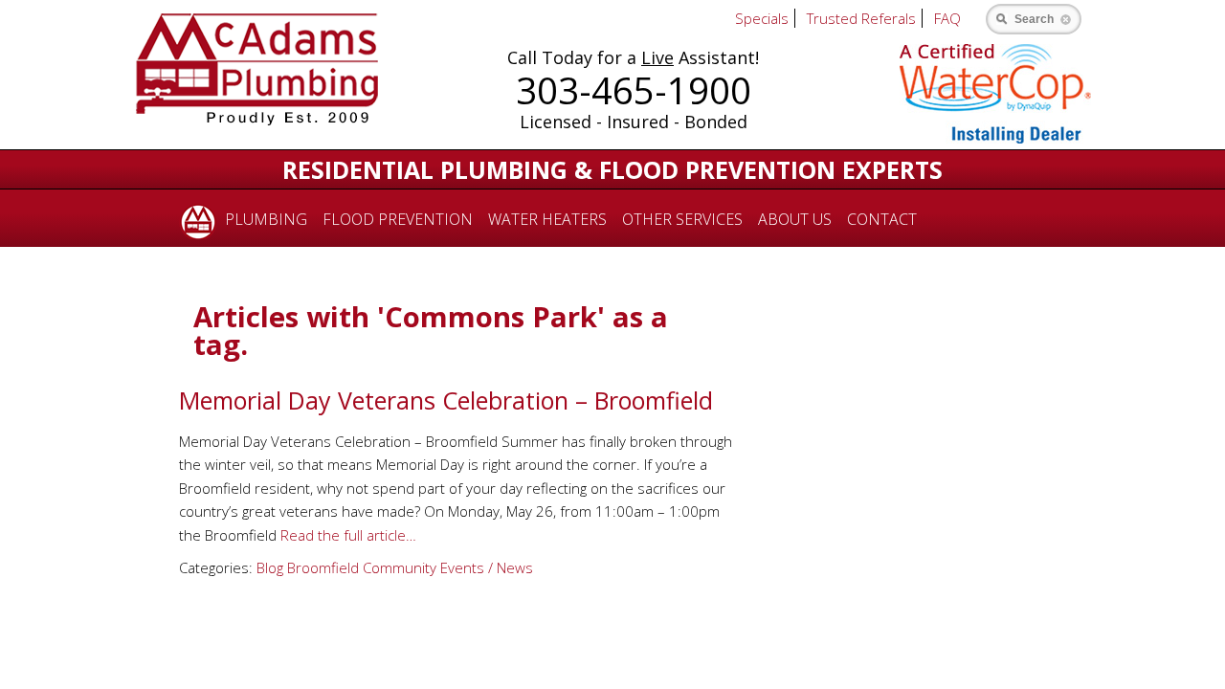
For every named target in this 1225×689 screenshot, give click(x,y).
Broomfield (323, 567)
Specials (762, 18)
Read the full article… (346, 535)
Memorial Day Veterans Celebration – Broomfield (446, 400)
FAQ (947, 18)
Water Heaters (547, 219)
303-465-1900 (633, 90)
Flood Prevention (398, 219)
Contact (882, 219)
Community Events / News (448, 567)
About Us (795, 219)
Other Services (682, 219)
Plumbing (266, 219)
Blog (269, 567)
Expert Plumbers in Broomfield (194, 218)
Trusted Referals (861, 18)
